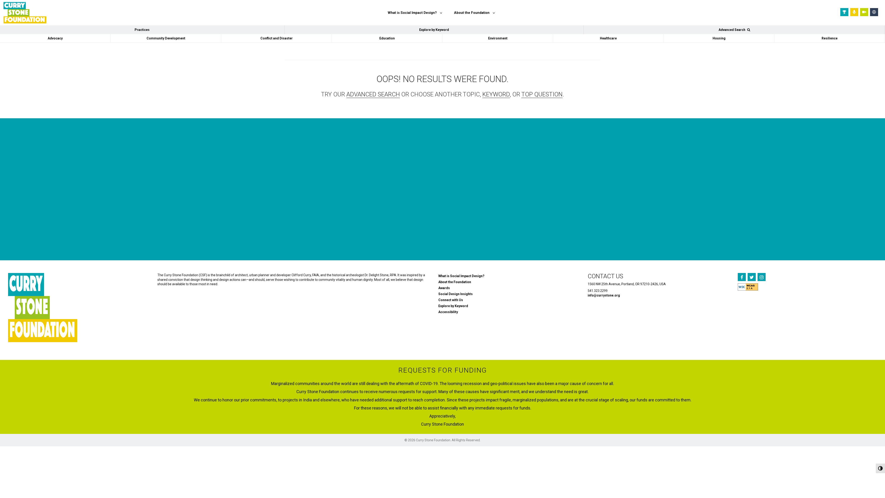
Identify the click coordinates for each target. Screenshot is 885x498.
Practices (142, 30)
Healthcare (608, 38)
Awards (444, 288)
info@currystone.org (604, 295)
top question (542, 94)
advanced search (373, 94)
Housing (719, 38)
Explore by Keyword (434, 30)
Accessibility (448, 312)
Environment (497, 38)
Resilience (830, 38)
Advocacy (55, 38)
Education (387, 38)
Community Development (166, 38)
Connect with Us (450, 300)
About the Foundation (454, 282)
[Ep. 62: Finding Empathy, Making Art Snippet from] (219, 208)
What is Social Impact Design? (461, 276)
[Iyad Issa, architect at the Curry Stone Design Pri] (513, 208)
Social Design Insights (455, 294)
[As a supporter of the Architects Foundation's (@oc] (366, 208)
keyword (496, 94)
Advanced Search (732, 30)
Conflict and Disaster (276, 38)
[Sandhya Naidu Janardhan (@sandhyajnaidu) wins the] (72, 208)
